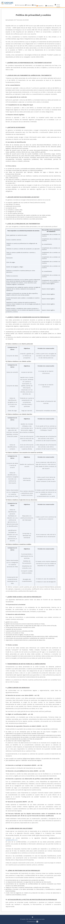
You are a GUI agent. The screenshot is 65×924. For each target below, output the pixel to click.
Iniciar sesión (58, 6)
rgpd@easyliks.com (11, 840)
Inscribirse (50, 6)
